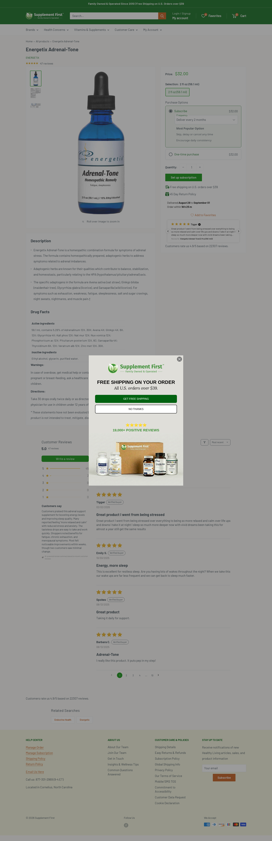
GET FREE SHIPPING (136, 399)
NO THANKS (136, 409)
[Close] (179, 359)
